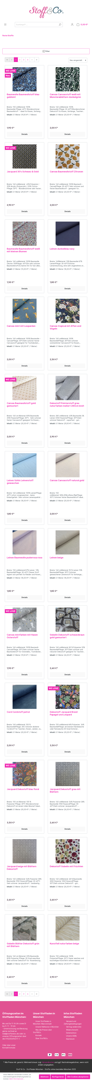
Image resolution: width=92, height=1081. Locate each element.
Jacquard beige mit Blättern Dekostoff (21, 867)
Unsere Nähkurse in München (47, 1027)
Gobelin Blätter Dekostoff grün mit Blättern (23, 944)
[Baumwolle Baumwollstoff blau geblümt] (24, 79)
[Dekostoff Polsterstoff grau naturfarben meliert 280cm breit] (67, 388)
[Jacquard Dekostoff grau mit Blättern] (67, 774)
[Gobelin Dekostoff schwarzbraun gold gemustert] (67, 620)
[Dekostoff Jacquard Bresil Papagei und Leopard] (67, 697)
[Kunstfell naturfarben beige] (67, 928)
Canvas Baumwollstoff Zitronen (66, 171)
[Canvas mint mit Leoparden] (24, 311)
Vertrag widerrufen (73, 1027)
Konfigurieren (58, 1077)
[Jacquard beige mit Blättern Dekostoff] (24, 851)
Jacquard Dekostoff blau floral (23, 789)
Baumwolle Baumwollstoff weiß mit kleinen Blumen (23, 250)
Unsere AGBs (71, 1036)
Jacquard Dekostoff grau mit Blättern (65, 790)
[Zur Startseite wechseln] (46, 11)
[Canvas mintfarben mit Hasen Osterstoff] (24, 620)
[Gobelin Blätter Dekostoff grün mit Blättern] (24, 928)
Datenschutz (71, 1033)
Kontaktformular (8, 1048)
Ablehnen (44, 1077)
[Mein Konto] (72, 24)
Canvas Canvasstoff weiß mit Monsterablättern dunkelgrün (65, 95)
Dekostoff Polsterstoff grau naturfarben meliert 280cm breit (67, 404)
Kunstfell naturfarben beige (64, 943)
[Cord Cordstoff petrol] (24, 697)
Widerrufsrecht (72, 1030)
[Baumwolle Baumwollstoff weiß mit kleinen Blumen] (24, 234)
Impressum (70, 1039)
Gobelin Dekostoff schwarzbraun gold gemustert (67, 636)
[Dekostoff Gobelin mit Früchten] (67, 851)
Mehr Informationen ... (17, 1079)
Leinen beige (56, 557)
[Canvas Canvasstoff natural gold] (67, 465)
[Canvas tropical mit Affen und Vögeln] (67, 311)
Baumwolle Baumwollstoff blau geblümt (23, 95)
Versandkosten (48, 1062)
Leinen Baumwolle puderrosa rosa (24, 557)
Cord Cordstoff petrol (18, 712)
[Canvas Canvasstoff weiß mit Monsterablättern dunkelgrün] (67, 79)
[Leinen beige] (67, 542)
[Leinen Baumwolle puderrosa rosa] (24, 542)
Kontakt (38, 1035)
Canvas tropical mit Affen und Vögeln (65, 327)
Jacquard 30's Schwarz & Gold (23, 171)
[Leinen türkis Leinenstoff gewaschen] (24, 465)
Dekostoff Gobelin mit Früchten (66, 866)
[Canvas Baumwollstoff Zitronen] (67, 156)
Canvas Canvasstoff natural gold (67, 480)
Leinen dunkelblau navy (62, 249)
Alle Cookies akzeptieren (78, 1077)
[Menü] (5, 24)
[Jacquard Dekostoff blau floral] (24, 774)
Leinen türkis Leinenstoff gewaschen (20, 481)
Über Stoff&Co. (41, 1038)
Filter (47, 51)
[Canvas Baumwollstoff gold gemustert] (24, 388)
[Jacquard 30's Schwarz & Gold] (24, 156)
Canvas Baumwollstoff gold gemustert (21, 404)
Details (25, 134)
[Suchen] (60, 24)
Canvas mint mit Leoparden (21, 326)
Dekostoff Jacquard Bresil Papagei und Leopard (64, 713)
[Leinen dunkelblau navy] (67, 234)
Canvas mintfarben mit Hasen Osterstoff (22, 636)
